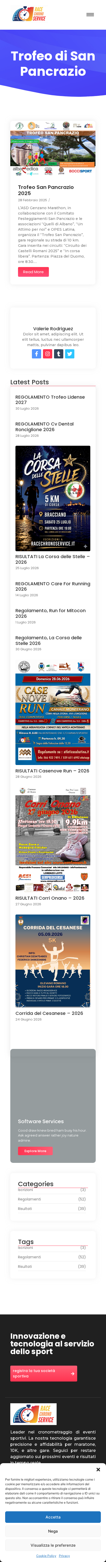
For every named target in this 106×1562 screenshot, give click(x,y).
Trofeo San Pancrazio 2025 (46, 190)
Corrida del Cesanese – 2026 (49, 1013)
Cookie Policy (46, 1556)
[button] (98, 1469)
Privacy (64, 1556)
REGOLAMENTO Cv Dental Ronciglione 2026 (44, 426)
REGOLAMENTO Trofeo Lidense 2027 (50, 399)
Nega (53, 1531)
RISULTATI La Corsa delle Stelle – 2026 (52, 559)
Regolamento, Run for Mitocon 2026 (50, 613)
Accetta (53, 1517)
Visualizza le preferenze (53, 1545)
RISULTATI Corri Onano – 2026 (49, 898)
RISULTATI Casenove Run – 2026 (52, 771)
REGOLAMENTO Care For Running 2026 (52, 586)
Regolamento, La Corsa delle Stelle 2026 (48, 640)
